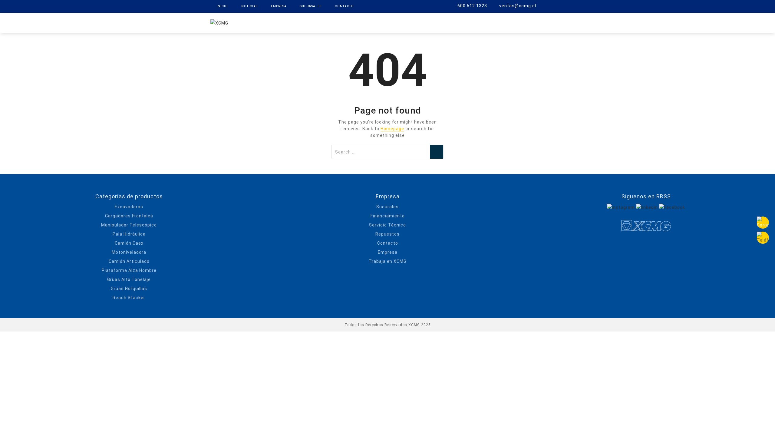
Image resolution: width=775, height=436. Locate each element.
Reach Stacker (129, 297)
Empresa (279, 6)
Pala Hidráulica (129, 234)
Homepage (392, 128)
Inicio (222, 6)
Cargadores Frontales (129, 215)
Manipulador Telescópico (129, 225)
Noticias (249, 6)
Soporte (452, 22)
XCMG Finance (375, 22)
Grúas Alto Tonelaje (129, 279)
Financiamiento (388, 215)
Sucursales (311, 6)
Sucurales (387, 206)
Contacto (344, 6)
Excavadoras (129, 206)
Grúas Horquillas (129, 288)
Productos (333, 22)
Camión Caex (129, 243)
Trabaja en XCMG (388, 261)
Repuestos (416, 22)
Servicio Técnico (387, 225)
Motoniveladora (129, 252)
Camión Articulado (129, 261)
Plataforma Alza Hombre (129, 270)
